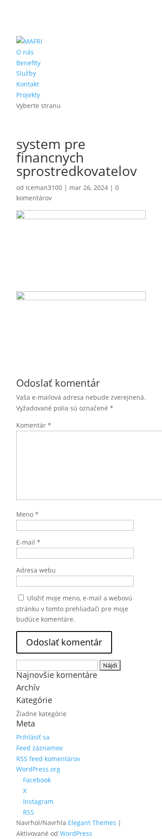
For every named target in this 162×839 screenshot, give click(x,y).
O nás (25, 52)
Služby (26, 73)
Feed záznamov (39, 748)
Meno (27, 514)
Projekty (28, 94)
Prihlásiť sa (33, 737)
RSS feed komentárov (48, 758)
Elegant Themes (92, 822)
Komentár (33, 425)
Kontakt (27, 84)
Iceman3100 (44, 187)
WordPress (76, 833)
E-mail (28, 542)
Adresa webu (36, 570)
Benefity (28, 63)
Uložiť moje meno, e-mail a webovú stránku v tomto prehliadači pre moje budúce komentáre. (74, 609)
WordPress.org (38, 769)
